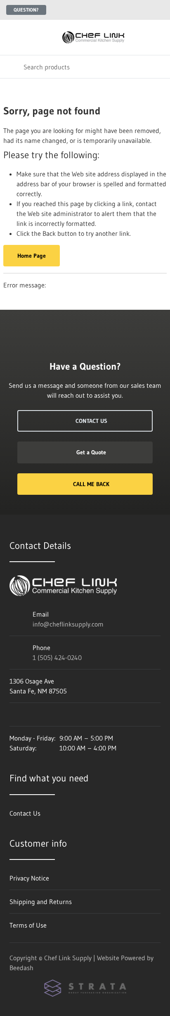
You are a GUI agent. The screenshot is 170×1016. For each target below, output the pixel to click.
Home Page (31, 255)
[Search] (12, 66)
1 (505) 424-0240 (57, 657)
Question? (26, 10)
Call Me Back (91, 484)
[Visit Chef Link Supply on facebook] (30, 714)
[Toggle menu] (11, 37)
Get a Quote (91, 452)
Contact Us (91, 421)
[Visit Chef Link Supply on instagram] (13, 714)
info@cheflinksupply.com (68, 624)
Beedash (21, 968)
